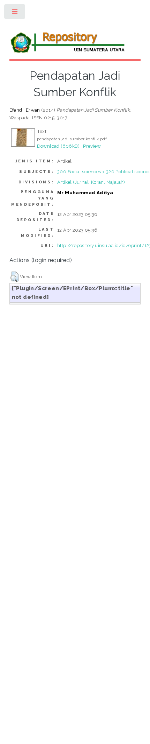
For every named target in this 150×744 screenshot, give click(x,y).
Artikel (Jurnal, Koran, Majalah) (91, 182)
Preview (92, 146)
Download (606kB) (58, 146)
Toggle (15, 13)
